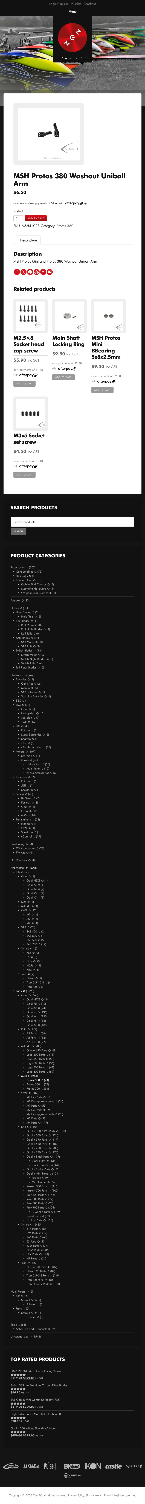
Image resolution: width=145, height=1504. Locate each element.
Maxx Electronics (31, 734)
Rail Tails (26, 633)
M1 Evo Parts (34, 1097)
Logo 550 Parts (36, 1059)
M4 (28, 923)
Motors (20, 751)
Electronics (17, 675)
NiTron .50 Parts (36, 1267)
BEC (18, 700)
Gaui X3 (32, 884)
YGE (24, 722)
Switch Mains (29, 654)
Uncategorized (19, 1336)
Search (18, 531)
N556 (30, 965)
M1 (28, 914)
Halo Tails (27, 616)
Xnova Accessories (38, 772)
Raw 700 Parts (35, 1207)
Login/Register (58, 3)
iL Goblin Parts (41, 1211)
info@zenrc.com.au (124, 1495)
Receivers (21, 777)
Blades (15, 608)
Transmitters (23, 819)
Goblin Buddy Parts (38, 1169)
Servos (20, 794)
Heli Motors (34, 764)
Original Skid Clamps (34, 593)
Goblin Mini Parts (37, 1173)
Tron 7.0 (32, 986)
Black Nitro (38, 1161)
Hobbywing (28, 713)
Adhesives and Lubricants (31, 1329)
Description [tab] (28, 240)
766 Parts (32, 1237)
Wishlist (76, 3)
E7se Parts (33, 1245)
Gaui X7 (32, 897)
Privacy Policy (76, 1495)
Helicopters (17, 867)
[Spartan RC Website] (134, 1466)
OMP (24, 828)
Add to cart (36, 218)
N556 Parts (33, 1250)
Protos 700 (33, 1088)
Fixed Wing (17, 844)
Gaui (24, 709)
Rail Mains (27, 625)
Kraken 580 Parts (37, 1186)
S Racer (31, 1304)
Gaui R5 (32, 1003)
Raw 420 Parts (35, 1194)
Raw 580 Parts (35, 1203)
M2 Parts (32, 1118)
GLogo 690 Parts (37, 1050)
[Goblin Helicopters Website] (11, 1466)
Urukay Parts (34, 1220)
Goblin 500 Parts (37, 1135)
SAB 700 (32, 944)
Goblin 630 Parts (37, 1144)
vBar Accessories (31, 747)
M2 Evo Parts (34, 1110)
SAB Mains (27, 642)
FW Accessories (25, 848)
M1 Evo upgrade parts (40, 1101)
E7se (29, 961)
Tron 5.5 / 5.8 (35, 982)
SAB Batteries (29, 692)
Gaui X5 (32, 893)
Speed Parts (34, 1216)
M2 (28, 918)
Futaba (25, 730)
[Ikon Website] (93, 1466)
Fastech (25, 802)
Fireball (36, 1177)
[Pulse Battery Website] (52, 1466)
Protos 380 (65, 226)
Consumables (24, 571)
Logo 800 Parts (36, 1071)
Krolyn (98, 1495)
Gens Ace (27, 683)
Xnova (25, 760)
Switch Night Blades (33, 659)
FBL (18, 726)
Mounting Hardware (33, 588)
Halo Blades (23, 612)
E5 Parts (31, 1241)
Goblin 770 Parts (37, 1152)
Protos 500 (33, 1084)
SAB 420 (32, 931)
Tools (14, 1324)
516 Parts (32, 1228)
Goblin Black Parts (38, 1156)
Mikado (25, 906)
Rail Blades (23, 620)
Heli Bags (22, 576)
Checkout (89, 3)
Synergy (26, 948)
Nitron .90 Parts (36, 1271)
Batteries (21, 679)
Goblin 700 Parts (37, 1148)
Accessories (18, 567)
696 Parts (32, 1233)
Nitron (30, 978)
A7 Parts (32, 1042)
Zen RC (72, 58)
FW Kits (20, 852)
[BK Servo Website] (72, 1466)
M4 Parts (32, 1122)
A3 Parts (32, 1033)
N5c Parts (32, 1254)
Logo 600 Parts (36, 1063)
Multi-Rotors (18, 1291)
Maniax (25, 688)
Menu (73, 11)
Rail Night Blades (31, 629)
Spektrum (27, 789)
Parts (19, 991)
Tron (24, 974)
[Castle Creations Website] (113, 1466)
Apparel (15, 600)
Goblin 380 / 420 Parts (41, 1131)
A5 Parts (32, 1037)
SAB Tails (26, 646)
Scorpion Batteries (32, 696)
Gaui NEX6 (33, 880)
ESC (18, 705)
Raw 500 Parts (35, 1199)
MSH (24, 1076)
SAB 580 (32, 940)
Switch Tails (28, 663)
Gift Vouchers (19, 860)
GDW (24, 811)
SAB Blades (23, 637)
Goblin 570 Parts (37, 1139)
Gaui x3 (31, 1012)
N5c (29, 969)
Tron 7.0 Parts (35, 1279)
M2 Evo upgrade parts (40, 1114)
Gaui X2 (32, 1008)
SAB (23, 927)
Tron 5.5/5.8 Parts (38, 1275)
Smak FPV (27, 1300)
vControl (26, 836)
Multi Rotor (33, 768)
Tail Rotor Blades (26, 667)
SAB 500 (32, 935)
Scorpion (26, 717)
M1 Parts (32, 1105)
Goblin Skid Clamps (33, 584)
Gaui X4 (32, 889)
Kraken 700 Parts (37, 1190)
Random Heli (24, 580)
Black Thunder (41, 1165)
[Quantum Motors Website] (72, 1475)
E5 (28, 957)
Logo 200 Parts (36, 1054)
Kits (18, 872)
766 (29, 952)
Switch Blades (24, 650)
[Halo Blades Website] (31, 1466)
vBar (24, 743)
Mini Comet (39, 1182)
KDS (23, 901)
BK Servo (26, 798)
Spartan (26, 738)
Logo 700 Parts (36, 1067)
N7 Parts (32, 1258)
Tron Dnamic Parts (38, 1284)
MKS (24, 815)
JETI (23, 785)
